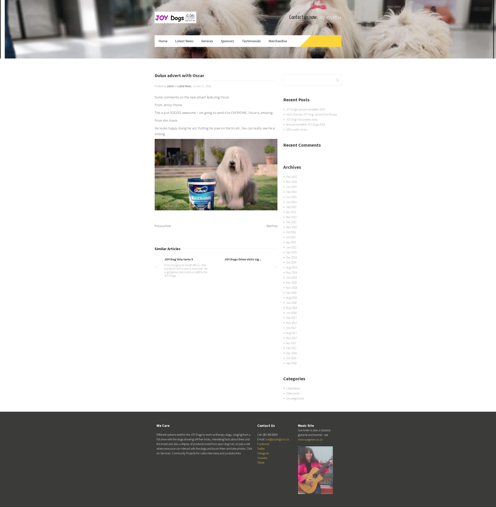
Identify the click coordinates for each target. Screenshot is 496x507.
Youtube (262, 458)
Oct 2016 (291, 358)
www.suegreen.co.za (310, 439)
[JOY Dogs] (175, 17)
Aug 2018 (291, 298)
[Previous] (157, 267)
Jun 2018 (291, 303)
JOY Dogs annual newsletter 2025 (305, 109)
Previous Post (163, 226)
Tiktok (260, 462)
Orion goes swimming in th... (244, 259)
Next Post (272, 226)
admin (170, 86)
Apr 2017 (291, 343)
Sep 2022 (291, 207)
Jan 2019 (291, 277)
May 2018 (291, 308)
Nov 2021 (291, 227)
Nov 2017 (291, 323)
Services (207, 41)
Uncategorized (295, 398)
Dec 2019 (291, 257)
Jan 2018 (291, 313)
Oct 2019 (291, 262)
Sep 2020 (291, 252)
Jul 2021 (291, 237)
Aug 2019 (291, 267)
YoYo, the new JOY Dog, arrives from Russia (311, 114)
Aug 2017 (291, 333)
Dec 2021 (291, 222)
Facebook (263, 444)
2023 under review (296, 129)
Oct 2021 (291, 232)
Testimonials (251, 41)
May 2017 (291, 338)
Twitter (261, 448)
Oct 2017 (291, 328)
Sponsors (227, 41)
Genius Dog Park (175, 259)
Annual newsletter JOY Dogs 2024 (305, 124)
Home (162, 41)
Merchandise (278, 41)
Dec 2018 (291, 282)
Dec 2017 (291, 318)
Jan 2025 (291, 187)
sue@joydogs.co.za (277, 439)
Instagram (263, 453)
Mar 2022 (291, 217)
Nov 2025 (291, 182)
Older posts (293, 393)
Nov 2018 (291, 287)
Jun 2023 (291, 197)
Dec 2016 (291, 353)
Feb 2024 (291, 192)
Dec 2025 (291, 177)
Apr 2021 (291, 242)
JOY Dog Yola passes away (302, 119)
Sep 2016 (291, 363)
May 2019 (291, 272)
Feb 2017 (291, 348)
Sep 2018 (291, 292)
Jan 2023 (291, 202)
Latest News (184, 41)
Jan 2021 (291, 247)
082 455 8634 (330, 17)
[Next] (275, 267)
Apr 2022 (291, 212)
